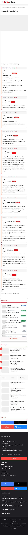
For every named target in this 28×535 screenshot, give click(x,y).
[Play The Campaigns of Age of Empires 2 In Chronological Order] (5, 370)
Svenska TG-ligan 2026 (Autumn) (13, 320)
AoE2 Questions (13, 7)
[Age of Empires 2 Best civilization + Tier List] (5, 357)
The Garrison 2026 (10, 310)
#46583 (15, 148)
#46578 (15, 67)
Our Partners (14, 521)
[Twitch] (25, 307)
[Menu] (2, 2)
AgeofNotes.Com (22, 519)
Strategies (16, 523)
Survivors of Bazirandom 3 (12, 336)
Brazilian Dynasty (10, 331)
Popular (4, 377)
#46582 (15, 131)
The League (8, 305)
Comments (22, 377)
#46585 (15, 197)
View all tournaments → (14, 338)
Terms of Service (21, 525)
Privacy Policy (14, 525)
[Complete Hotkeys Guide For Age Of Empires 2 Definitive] (5, 351)
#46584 (15, 176)
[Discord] (23, 307)
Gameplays (24, 523)
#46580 (15, 97)
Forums (7, 7)
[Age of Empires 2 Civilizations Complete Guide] (5, 363)
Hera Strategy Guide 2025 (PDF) (17, 382)
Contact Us (14, 528)
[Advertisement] (14, 46)
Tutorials (11, 523)
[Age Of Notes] (9, 2)
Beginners (7, 523)
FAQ (10, 525)
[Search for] (26, 2)
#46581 (15, 112)
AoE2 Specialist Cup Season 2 (8, 466)
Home (3, 7)
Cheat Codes (5, 525)
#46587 (15, 245)
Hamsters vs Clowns (10, 325)
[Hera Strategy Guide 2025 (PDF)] (5, 384)
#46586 (15, 217)
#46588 (15, 270)
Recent (13, 377)
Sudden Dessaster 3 (10, 315)
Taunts (20, 523)
